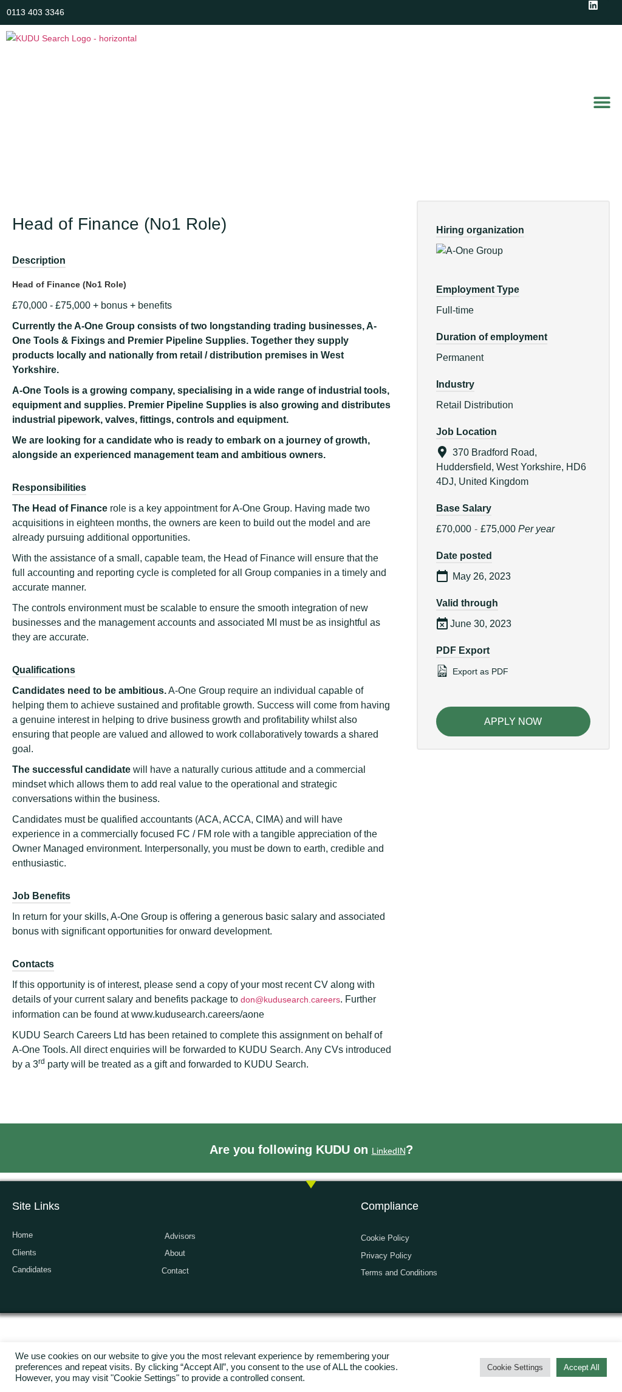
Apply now (513, 721)
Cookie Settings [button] (515, 1367)
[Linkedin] (598, 10)
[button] (602, 101)
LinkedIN (389, 1151)
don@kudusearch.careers (290, 999)
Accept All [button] (582, 1367)
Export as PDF (479, 671)
